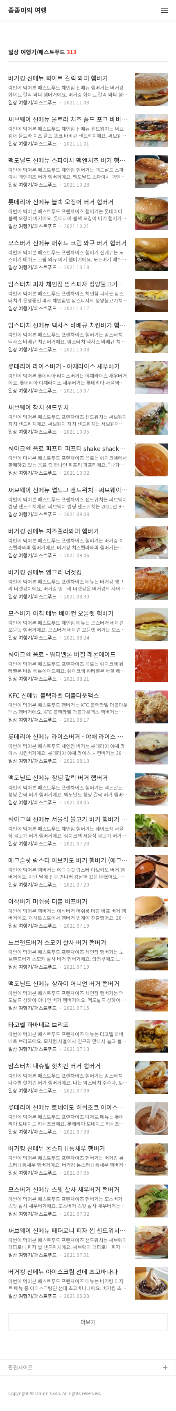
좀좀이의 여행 (27, 10)
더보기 (88, 1322)
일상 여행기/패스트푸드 (32, 102)
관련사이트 (20, 1367)
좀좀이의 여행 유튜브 (32, 1381)
